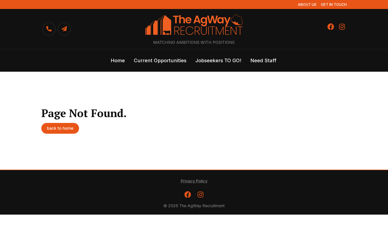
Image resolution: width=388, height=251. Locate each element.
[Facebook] (330, 26)
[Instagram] (342, 26)
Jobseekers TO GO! (218, 60)
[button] (60, 128)
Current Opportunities (160, 60)
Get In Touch (334, 4)
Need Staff (263, 60)
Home (118, 60)
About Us (307, 4)
